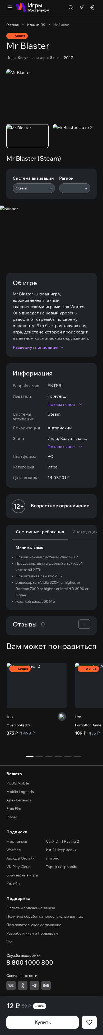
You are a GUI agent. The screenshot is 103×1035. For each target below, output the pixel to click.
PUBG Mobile (17, 783)
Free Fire (13, 808)
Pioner (11, 817)
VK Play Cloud (18, 866)
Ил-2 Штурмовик (61, 849)
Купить (43, 1022)
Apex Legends (18, 800)
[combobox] (34, 188)
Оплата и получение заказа (30, 908)
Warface (13, 849)
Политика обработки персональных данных (44, 916)
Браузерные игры (22, 875)
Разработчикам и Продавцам (32, 933)
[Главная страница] (32, 7)
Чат (9, 941)
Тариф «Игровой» (61, 866)
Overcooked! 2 (18, 725)
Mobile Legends (20, 791)
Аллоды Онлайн (20, 858)
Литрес (52, 858)
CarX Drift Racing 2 (62, 841)
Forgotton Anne (88, 725)
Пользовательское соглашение (33, 924)
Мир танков (16, 841)
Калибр (13, 883)
